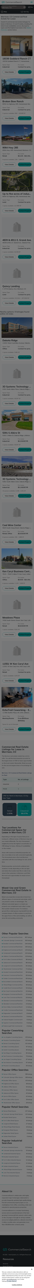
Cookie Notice (11, 1281)
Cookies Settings (17, 1284)
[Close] (32, 1269)
